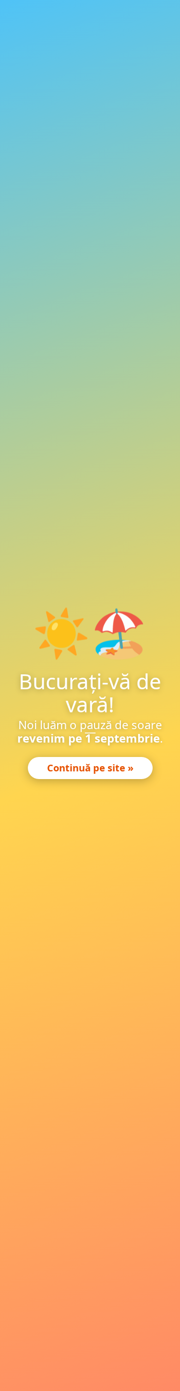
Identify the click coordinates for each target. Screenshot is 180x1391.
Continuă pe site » (90, 767)
